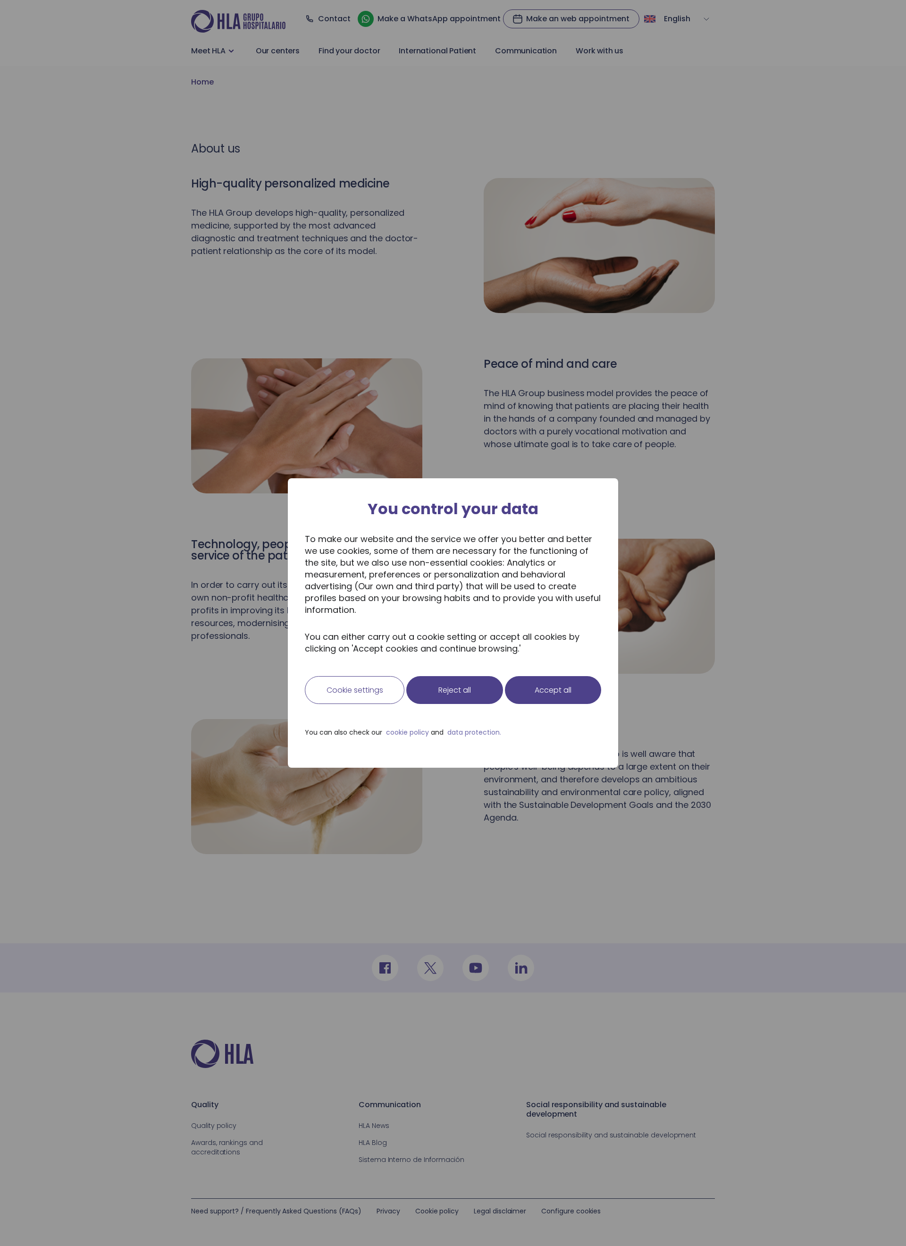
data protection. (474, 732)
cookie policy (407, 732)
